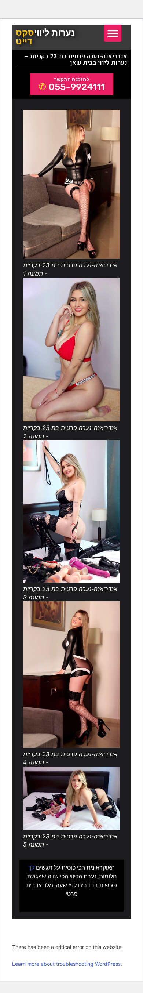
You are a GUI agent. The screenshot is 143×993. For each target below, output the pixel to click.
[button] (112, 33)
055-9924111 (77, 86)
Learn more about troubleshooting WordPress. (67, 964)
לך (31, 867)
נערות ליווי (45, 37)
